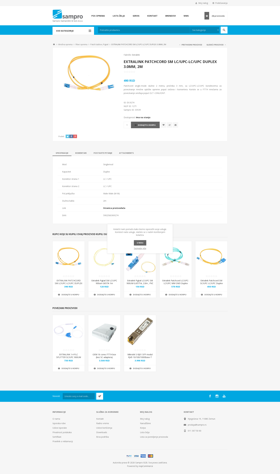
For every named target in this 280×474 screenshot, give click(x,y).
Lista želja (144, 432)
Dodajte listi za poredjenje (169, 125)
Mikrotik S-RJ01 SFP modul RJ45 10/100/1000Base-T (140, 356)
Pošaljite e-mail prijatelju (175, 125)
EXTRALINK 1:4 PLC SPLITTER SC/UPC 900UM (68, 356)
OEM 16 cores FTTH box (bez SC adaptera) (104, 356)
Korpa (143, 427)
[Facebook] (210, 396)
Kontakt (100, 418)
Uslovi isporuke (59, 427)
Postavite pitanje (103, 153)
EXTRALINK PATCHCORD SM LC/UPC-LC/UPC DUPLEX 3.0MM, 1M (68, 283)
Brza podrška (102, 436)
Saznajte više (140, 248)
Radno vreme (102, 423)
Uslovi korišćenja (104, 427)
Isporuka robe (59, 423)
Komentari (81, 153)
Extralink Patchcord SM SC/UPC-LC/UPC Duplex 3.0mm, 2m (211, 283)
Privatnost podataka (62, 432)
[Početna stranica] (53, 44)
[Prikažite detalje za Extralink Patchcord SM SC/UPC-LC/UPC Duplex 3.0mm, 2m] (211, 257)
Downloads (101, 432)
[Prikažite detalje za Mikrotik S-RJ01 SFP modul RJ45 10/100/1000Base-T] (140, 331)
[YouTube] (224, 396)
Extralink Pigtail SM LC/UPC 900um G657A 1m (104, 282)
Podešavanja (221, 3)
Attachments (126, 153)
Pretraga (224, 30)
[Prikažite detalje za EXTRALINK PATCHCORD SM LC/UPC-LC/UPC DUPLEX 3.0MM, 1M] (69, 257)
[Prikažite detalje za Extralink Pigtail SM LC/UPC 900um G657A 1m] (104, 257)
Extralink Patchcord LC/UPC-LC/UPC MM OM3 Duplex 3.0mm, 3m (175, 283)
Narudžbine (145, 423)
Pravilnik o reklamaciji (62, 441)
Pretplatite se (99, 396)
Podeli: (61, 136)
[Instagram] (217, 396)
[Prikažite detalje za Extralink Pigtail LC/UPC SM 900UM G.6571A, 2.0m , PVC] (140, 257)
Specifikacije (62, 153)
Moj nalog (203, 3)
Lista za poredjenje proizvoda (154, 436)
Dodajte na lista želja (163, 125)
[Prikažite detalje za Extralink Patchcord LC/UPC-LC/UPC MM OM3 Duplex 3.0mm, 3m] (176, 257)
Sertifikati (56, 436)
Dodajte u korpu (147, 125)
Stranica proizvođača (114, 208)
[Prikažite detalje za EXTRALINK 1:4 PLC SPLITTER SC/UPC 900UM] (69, 331)
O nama (56, 418)
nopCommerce (146, 466)
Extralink (136, 54)
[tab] (61, 153)
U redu (140, 243)
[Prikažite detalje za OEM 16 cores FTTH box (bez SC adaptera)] (104, 331)
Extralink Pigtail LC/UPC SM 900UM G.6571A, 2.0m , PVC (140, 282)
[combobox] (144, 30)
